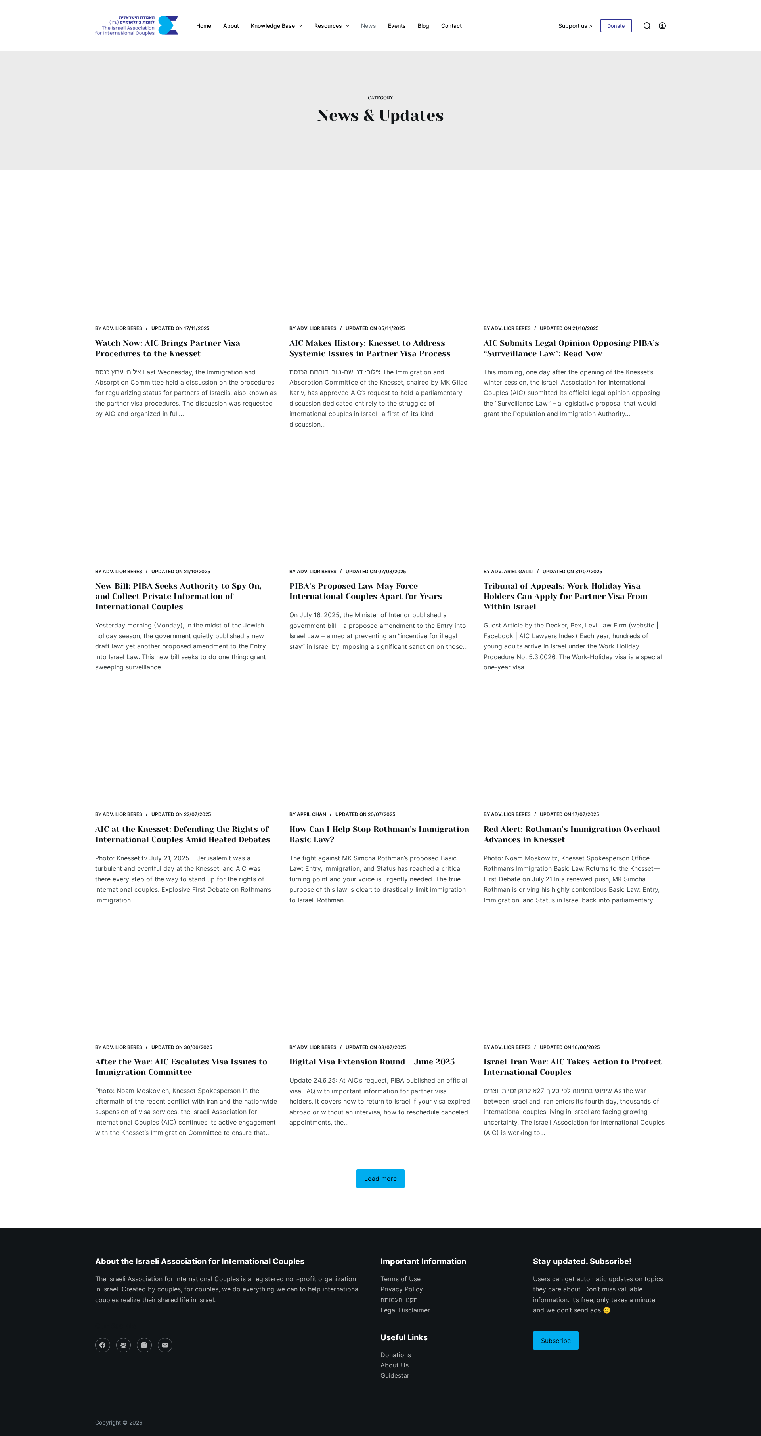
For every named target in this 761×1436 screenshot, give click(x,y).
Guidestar (394, 1375)
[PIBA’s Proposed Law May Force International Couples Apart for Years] (380, 504)
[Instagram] (144, 1345)
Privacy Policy (401, 1289)
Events (397, 25)
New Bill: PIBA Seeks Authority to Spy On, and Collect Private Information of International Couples (178, 596)
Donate (616, 26)
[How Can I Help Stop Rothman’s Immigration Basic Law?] (380, 747)
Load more (380, 1178)
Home (203, 25)
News (368, 25)
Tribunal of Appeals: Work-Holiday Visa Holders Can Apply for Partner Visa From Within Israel (566, 596)
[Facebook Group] (123, 1345)
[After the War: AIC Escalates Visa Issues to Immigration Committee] (186, 980)
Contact (451, 25)
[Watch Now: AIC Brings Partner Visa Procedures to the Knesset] (186, 261)
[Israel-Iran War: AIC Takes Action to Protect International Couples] (575, 980)
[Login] (662, 25)
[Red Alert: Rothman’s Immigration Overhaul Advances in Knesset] (575, 747)
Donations (395, 1355)
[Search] (647, 25)
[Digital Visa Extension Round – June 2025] (380, 980)
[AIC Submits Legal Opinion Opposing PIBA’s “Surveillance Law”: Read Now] (575, 261)
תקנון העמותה (399, 1300)
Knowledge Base (273, 25)
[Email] (165, 1345)
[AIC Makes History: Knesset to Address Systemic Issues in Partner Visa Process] (380, 261)
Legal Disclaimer (405, 1310)
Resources (328, 25)
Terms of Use (400, 1279)
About (231, 25)
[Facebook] (102, 1345)
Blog (423, 25)
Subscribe (556, 1340)
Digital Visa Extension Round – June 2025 (372, 1061)
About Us (394, 1365)
